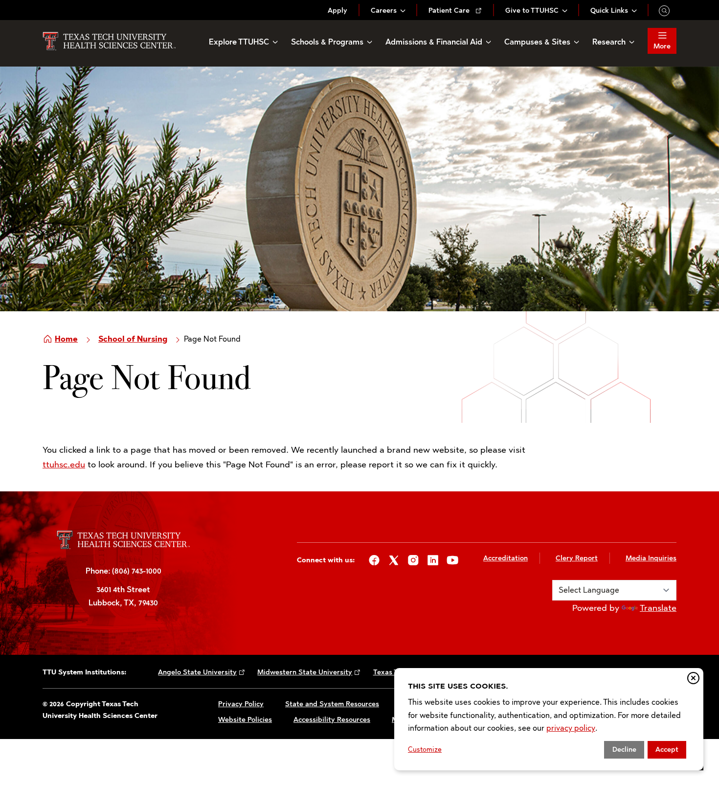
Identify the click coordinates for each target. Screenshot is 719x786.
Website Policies (245, 720)
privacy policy (570, 728)
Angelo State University (197, 672)
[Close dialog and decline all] (693, 678)
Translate (658, 607)
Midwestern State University (304, 672)
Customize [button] (425, 749)
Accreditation (505, 558)
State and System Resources (332, 704)
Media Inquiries (651, 558)
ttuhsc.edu (64, 464)
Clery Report (577, 558)
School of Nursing (132, 339)
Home (66, 339)
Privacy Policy (241, 704)
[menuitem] (337, 10)
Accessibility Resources (331, 720)
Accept (666, 749)
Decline (624, 749)
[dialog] (548, 719)
